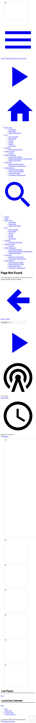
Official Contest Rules (15, 149)
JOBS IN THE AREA (14, 133)
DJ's (6, 135)
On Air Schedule (13, 137)
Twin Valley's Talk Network (16, 175)
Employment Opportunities (17, 166)
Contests (8, 148)
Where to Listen (10, 151)
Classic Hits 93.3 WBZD (15, 170)
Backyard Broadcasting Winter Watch (20, 159)
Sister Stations (9, 168)
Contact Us (8, 162)
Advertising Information (16, 164)
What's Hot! (8, 127)
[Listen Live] (18, 342)
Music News (12, 131)
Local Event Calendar (15, 157)
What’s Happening (10, 155)
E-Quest (11, 153)
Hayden (10, 142)
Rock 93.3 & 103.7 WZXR (16, 171)
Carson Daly (12, 146)
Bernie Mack (12, 138)
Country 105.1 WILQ (14, 173)
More (2, 696)
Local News (12, 129)
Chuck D (11, 140)
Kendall (10, 144)
